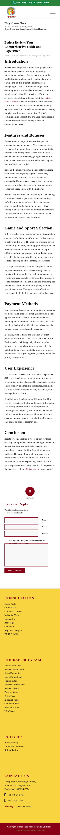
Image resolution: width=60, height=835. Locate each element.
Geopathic (9, 626)
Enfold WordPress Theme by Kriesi (30, 830)
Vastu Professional (13, 677)
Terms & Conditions (14, 746)
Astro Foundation (12, 673)
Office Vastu (10, 607)
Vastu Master (10, 681)
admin (48, 56)
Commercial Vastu (13, 611)
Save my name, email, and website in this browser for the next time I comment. (27, 542)
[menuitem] (51, 13)
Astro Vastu (10, 696)
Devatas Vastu (11, 692)
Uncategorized (36, 56)
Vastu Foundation (12, 665)
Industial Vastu (11, 700)
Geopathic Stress (12, 703)
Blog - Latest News (15, 23)
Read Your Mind (12, 707)
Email (44, 528)
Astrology (9, 622)
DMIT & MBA (11, 634)
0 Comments (22, 56)
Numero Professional (14, 684)
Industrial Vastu (11, 615)
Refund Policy (11, 750)
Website (45, 534)
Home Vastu (10, 604)
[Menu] (51, 13)
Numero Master (11, 688)
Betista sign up (33, 469)
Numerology (10, 619)
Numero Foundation (14, 669)
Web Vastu (9, 711)
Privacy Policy (11, 742)
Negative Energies (13, 630)
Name (44, 521)
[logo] (24, 12)
